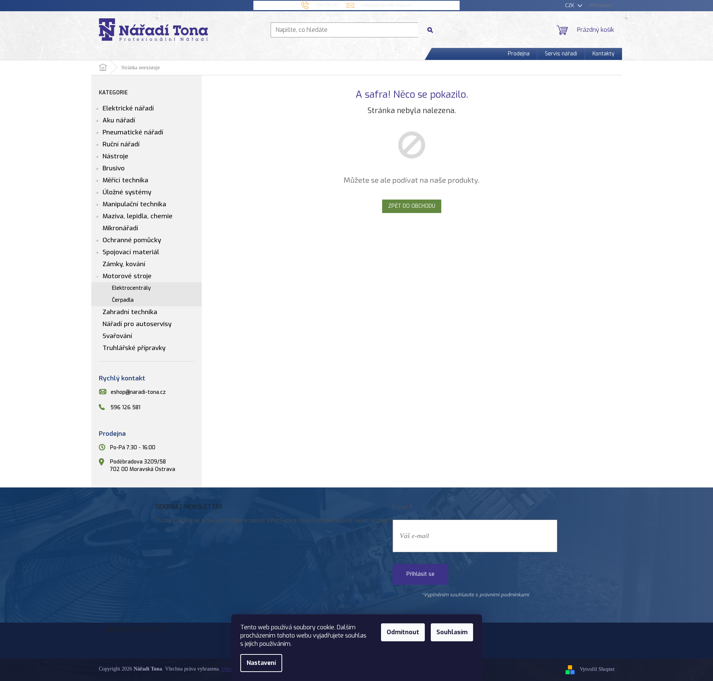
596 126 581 (125, 407)
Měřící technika (125, 180)
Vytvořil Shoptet (597, 669)
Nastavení (261, 663)
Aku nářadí (119, 120)
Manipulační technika (134, 204)
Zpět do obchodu (411, 206)
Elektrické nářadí (128, 108)
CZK (570, 5)
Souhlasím (451, 632)
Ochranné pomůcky (132, 240)
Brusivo (114, 168)
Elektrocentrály (131, 288)
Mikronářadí (120, 228)
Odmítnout (403, 632)
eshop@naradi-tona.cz (138, 392)
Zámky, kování (124, 264)
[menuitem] (518, 54)
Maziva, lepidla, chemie (138, 216)
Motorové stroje (127, 276)
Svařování (117, 336)
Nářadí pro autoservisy (137, 324)
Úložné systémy (127, 192)
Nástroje (115, 156)
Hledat (433, 29)
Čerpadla (123, 300)
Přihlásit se (420, 574)
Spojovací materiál (131, 252)
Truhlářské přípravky (134, 348)
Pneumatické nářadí (133, 132)
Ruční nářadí (121, 144)
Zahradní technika (130, 312)
